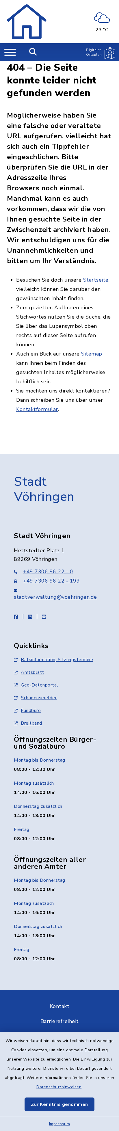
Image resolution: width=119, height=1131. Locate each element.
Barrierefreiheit (59, 1021)
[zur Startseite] (27, 21)
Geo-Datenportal (39, 685)
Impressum (59, 1124)
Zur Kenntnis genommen (59, 1104)
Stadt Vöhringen (44, 489)
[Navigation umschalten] (10, 52)
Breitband (31, 723)
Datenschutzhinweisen (58, 1087)
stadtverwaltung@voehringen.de (55, 597)
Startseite (96, 279)
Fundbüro (31, 710)
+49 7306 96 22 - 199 (51, 580)
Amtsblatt (32, 672)
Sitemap (91, 353)
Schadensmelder (39, 698)
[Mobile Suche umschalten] (33, 52)
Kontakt (60, 1006)
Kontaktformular (37, 409)
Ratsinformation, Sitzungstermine (57, 659)
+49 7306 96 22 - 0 (48, 571)
